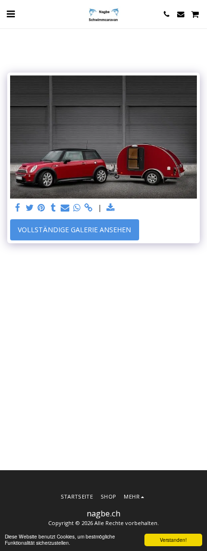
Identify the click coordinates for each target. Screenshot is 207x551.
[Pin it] (41, 207)
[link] (88, 207)
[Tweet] (30, 207)
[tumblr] (53, 207)
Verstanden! (173, 539)
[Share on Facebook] (17, 207)
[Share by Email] (65, 207)
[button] (10, 14)
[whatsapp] (77, 207)
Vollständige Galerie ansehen (74, 229)
